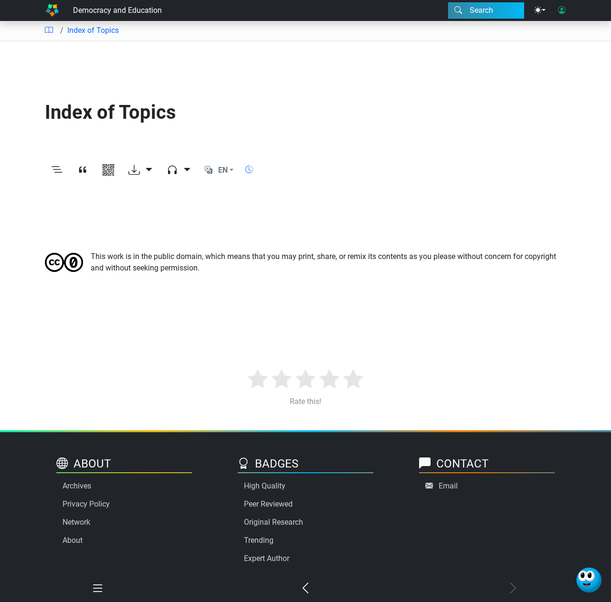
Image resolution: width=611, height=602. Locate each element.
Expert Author (266, 558)
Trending (259, 540)
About (73, 540)
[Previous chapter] (306, 588)
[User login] (562, 10)
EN (223, 170)
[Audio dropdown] (178, 170)
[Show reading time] (249, 169)
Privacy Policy (86, 504)
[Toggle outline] (57, 170)
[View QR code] (108, 170)
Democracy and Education (117, 10)
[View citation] (83, 170)
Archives (77, 485)
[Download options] (140, 170)
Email (448, 485)
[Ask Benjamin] (589, 580)
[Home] (52, 10)
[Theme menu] (540, 10)
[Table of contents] (48, 30)
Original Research (273, 522)
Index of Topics (93, 30)
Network (76, 522)
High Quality (264, 485)
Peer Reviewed (268, 504)
